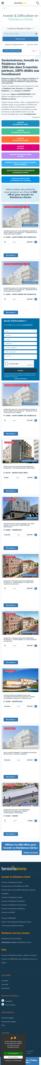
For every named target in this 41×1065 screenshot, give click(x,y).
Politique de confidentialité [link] (13, 1060)
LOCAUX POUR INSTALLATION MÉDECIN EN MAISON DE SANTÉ (20, 171)
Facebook (8, 1001)
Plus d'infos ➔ (11, 255)
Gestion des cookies (8, 1022)
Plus (34, 51)
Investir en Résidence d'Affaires (13, 909)
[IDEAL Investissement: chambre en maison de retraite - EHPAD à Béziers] (20, 737)
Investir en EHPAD (8, 912)
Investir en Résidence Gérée (20, 28)
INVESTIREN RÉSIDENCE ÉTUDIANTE (20, 131)
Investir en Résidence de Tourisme (14, 905)
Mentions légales (7, 1018)
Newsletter (5, 988)
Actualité (6, 975)
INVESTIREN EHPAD (20, 147)
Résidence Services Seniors (11, 938)
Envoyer (20, 370)
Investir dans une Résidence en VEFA (15, 886)
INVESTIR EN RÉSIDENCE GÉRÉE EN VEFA (20, 155)
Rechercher (20, 39)
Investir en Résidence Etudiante (13, 901)
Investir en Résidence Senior (11, 897)
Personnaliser (13, 1057)
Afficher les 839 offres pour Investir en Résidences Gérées (20, 846)
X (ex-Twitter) (10, 1005)
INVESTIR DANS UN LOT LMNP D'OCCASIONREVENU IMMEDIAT (20, 163)
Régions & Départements (14, 45)
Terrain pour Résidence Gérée (12, 926)
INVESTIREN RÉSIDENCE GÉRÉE (20, 123)
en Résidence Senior (16, 942)
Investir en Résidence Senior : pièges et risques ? (19, 955)
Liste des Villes (32, 45)
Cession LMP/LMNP (8, 918)
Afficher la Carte (30, 853)
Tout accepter (13, 1053)
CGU (3, 1025)
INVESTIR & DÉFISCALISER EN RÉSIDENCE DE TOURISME (21, 179)
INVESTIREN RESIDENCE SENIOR (20, 139)
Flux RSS (4, 984)
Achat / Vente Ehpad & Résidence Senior (16, 922)
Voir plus (35, 117)
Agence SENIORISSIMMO (21, 94)
